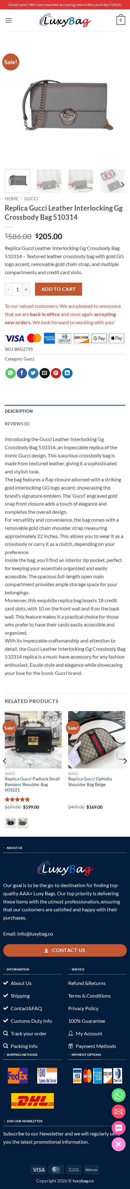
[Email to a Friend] (44, 373)
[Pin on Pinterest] (56, 373)
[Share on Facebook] (22, 373)
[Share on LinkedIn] (67, 373)
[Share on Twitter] (33, 373)
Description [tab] (19, 411)
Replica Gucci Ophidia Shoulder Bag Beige (90, 781)
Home (11, 198)
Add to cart (58, 289)
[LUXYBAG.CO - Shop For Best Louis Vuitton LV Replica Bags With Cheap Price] (65, 20)
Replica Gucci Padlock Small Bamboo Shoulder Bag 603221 (32, 784)
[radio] (10, 823)
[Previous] (15, 104)
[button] (8, 20)
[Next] (115, 104)
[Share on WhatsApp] (10, 373)
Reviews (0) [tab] (17, 423)
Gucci (31, 198)
